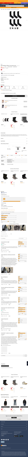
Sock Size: (2, 80)
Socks (6, 9)
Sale (1, 69)
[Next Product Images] (26, 20)
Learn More (15, 434)
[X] (3, 439)
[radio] (2, 79)
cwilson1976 (2, 334)
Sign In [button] (14, 417)
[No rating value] (17, 155)
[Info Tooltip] (15, 93)
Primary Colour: (3, 77)
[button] (2, 210)
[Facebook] (1, 439)
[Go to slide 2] (13, 28)
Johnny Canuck (3, 288)
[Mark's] (17, 3)
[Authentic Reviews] (4, 192)
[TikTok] (8, 439)
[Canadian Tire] (3, 3)
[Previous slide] (1, 1)
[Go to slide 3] (15, 28)
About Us (2, 426)
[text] (5, 125)
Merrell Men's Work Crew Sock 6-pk (8, 65)
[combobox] (23, 238)
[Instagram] (4, 439)
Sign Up (2, 435)
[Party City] (24, 3)
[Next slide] (26, 1)
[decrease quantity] (1, 96)
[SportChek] (10, 3)
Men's (3, 9)
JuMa (2, 278)
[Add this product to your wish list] (26, 96)
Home (1, 9)
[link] (4, 66)
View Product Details (10, 66)
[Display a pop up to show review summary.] (9, 106)
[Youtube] (6, 439)
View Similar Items (15, 66)
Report (9, 251)
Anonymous (2, 243)
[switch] (8, 149)
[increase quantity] (3, 96)
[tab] (5, 87)
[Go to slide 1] (10, 28)
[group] (12, 125)
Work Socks (8, 9)
